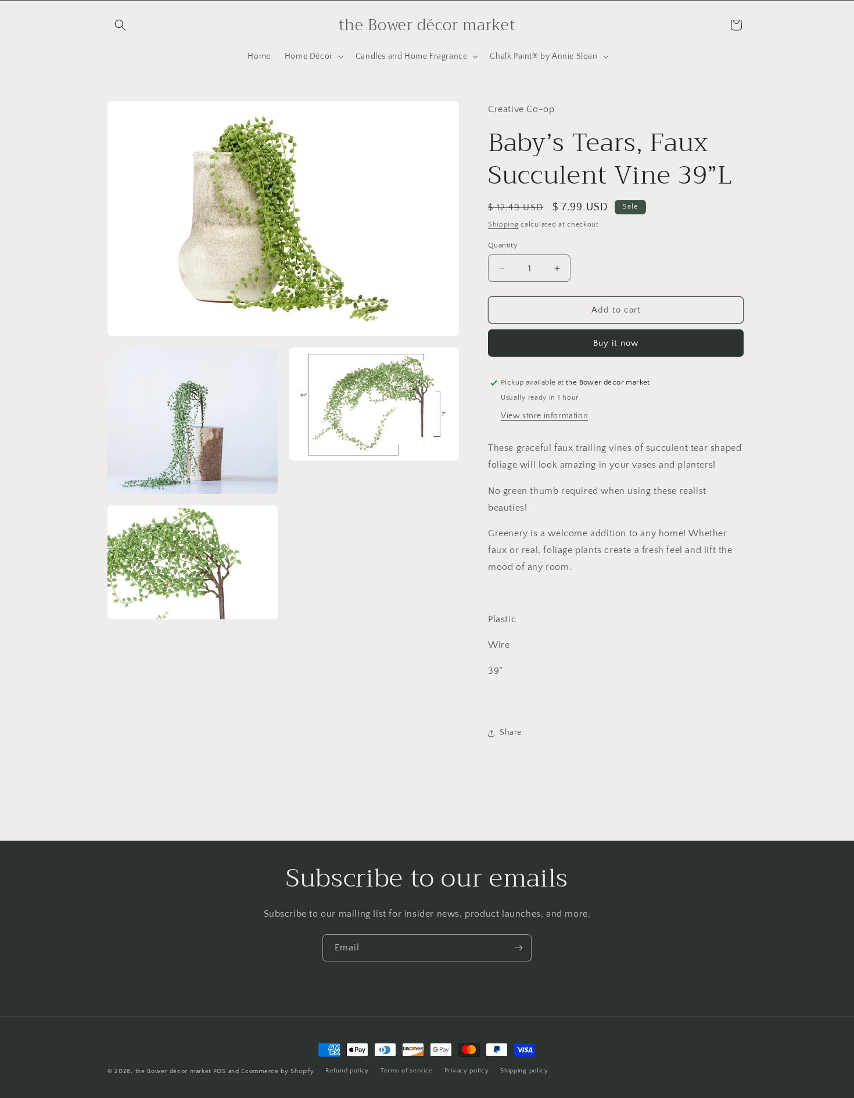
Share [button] (511, 732)
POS (219, 1071)
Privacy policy (466, 1070)
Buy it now (615, 343)
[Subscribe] (518, 947)
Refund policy (347, 1070)
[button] (120, 25)
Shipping (503, 224)
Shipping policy (524, 1070)
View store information (544, 416)
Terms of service (407, 1070)
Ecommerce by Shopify (277, 1071)
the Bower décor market (173, 1071)
